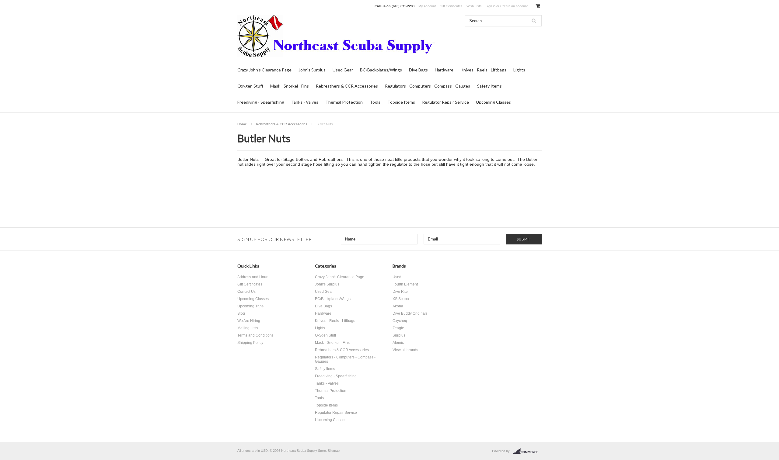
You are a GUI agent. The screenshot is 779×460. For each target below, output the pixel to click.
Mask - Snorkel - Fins (289, 85)
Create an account (514, 6)
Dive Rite (400, 291)
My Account (427, 6)
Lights (519, 69)
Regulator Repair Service (445, 102)
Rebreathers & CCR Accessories (347, 85)
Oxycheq (400, 321)
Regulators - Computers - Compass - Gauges (427, 85)
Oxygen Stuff (250, 85)
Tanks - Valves (304, 102)
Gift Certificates (451, 6)
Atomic (398, 343)
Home (242, 124)
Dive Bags (418, 69)
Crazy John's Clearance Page (264, 69)
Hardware (444, 69)
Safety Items (489, 85)
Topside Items (401, 102)
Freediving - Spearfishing (260, 102)
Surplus (399, 335)
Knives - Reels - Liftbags (483, 69)
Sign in (490, 6)
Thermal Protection (344, 102)
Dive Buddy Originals (410, 313)
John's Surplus (312, 69)
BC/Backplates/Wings (381, 69)
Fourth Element (405, 284)
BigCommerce (527, 451)
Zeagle (398, 328)
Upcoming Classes (493, 102)
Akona (398, 306)
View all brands (405, 350)
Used (397, 277)
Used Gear (343, 69)
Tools (375, 102)
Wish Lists (474, 6)
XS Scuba (401, 299)
